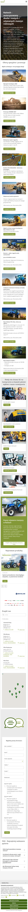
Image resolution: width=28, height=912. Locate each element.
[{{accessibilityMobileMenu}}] (26, 1)
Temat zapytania (8, 758)
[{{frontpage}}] (3, 1)
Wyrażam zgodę (8, 783)
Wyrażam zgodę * (8, 796)
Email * (6, 752)
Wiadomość (7, 777)
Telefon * (6, 765)
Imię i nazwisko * (8, 746)
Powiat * (6, 771)
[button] (14, 93)
